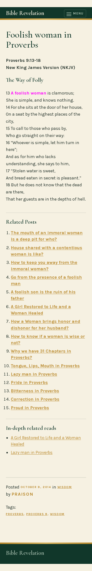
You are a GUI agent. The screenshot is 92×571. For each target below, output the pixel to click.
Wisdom (64, 487)
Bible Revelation (25, 13)
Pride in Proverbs (29, 382)
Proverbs (15, 514)
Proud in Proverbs (30, 407)
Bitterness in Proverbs (35, 391)
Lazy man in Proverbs (34, 374)
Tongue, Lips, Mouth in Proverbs (45, 365)
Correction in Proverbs (35, 399)
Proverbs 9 (37, 514)
